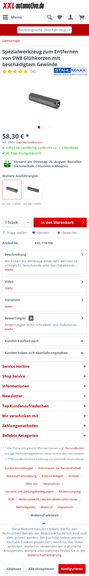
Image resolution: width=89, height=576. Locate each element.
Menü (16, 17)
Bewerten (69, 232)
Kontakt (73, 476)
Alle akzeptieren (41, 569)
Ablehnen (13, 569)
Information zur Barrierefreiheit (59, 468)
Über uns (32, 484)
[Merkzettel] (59, 17)
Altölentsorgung (70, 491)
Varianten (12, 300)
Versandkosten (74, 448)
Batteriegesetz (26, 507)
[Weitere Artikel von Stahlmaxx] (70, 72)
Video (9, 281)
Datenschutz (51, 484)
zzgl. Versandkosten (29, 142)
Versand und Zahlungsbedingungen (29, 491)
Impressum (65, 507)
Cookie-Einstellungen (19, 468)
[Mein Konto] (70, 17)
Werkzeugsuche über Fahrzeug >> (44, 30)
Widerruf (46, 507)
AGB (11, 499)
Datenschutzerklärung (45, 555)
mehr (9, 270)
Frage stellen (17, 232)
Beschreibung (15, 254)
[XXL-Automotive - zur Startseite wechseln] (23, 6)
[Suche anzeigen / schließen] (49, 17)
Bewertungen (15, 318)
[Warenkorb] (81, 17)
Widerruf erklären (45, 515)
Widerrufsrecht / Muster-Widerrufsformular (48, 499)
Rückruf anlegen (52, 476)
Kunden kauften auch (22, 341)
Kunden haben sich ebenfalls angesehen (36, 353)
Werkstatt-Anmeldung (21, 476)
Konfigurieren (72, 569)
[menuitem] (12, 17)
